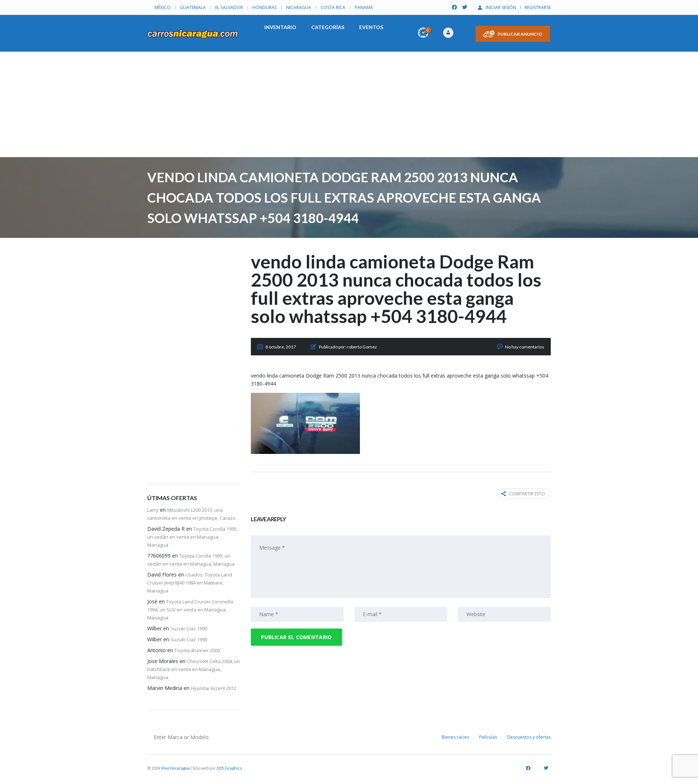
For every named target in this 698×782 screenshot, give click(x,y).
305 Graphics (229, 768)
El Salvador (229, 7)
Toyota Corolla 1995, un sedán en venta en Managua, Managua (192, 537)
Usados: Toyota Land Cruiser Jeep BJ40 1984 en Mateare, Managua (189, 582)
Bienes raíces (455, 737)
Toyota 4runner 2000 (197, 650)
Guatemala (193, 7)
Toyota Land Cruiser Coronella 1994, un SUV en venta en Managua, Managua (190, 609)
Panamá (364, 7)
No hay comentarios (524, 347)
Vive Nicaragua (175, 768)
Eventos (371, 27)
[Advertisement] (349, 106)
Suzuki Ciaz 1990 (189, 628)
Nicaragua (298, 7)
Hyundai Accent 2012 (213, 688)
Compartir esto (527, 494)
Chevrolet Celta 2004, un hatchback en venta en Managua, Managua (193, 669)
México (163, 7)
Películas (488, 737)
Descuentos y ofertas (529, 737)
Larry (153, 510)
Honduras (264, 7)
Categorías (327, 27)
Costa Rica (333, 7)
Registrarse (538, 7)
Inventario (280, 27)
